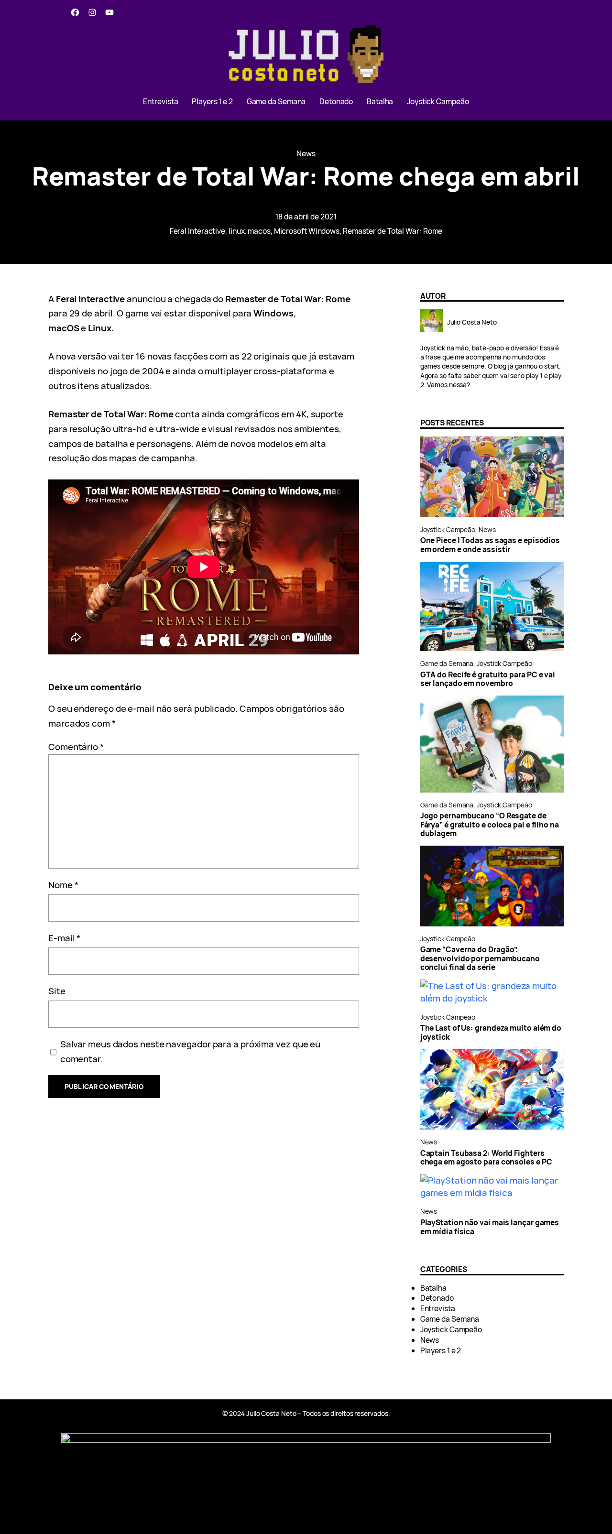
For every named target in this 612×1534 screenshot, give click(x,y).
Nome (63, 885)
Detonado (437, 1298)
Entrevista (437, 1308)
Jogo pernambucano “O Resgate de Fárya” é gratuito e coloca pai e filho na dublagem (489, 824)
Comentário (76, 746)
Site (57, 991)
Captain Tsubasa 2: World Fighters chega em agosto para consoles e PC (486, 1157)
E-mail (64, 938)
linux (237, 231)
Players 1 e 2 (440, 1350)
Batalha (433, 1288)
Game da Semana (447, 663)
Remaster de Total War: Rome (392, 231)
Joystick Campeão (448, 529)
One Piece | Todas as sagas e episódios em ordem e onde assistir (490, 545)
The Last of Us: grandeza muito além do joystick (490, 1032)
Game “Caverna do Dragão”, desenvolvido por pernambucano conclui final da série (480, 958)
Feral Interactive (197, 231)
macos (259, 231)
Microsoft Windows (306, 231)
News (306, 153)
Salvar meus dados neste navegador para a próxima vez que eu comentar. (190, 1051)
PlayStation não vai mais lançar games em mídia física (489, 1227)
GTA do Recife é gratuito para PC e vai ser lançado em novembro (487, 679)
